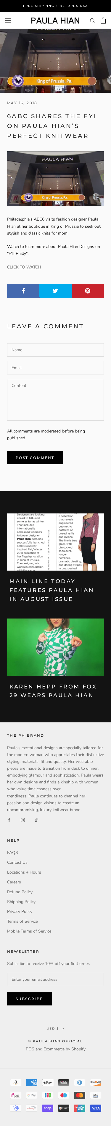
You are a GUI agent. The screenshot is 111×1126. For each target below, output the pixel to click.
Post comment (35, 457)
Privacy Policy (19, 911)
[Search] (92, 20)
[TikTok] (36, 819)
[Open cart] (103, 21)
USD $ (53, 1028)
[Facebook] (9, 819)
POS (30, 1049)
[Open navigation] (8, 20)
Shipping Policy (21, 902)
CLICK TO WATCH (24, 267)
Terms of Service (22, 921)
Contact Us (17, 862)
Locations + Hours (24, 872)
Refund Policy (20, 892)
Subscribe (29, 999)
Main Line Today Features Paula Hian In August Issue (51, 590)
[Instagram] (23, 819)
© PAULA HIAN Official (55, 1041)
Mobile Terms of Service (29, 931)
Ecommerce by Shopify (65, 1049)
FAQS (12, 852)
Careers (14, 882)
